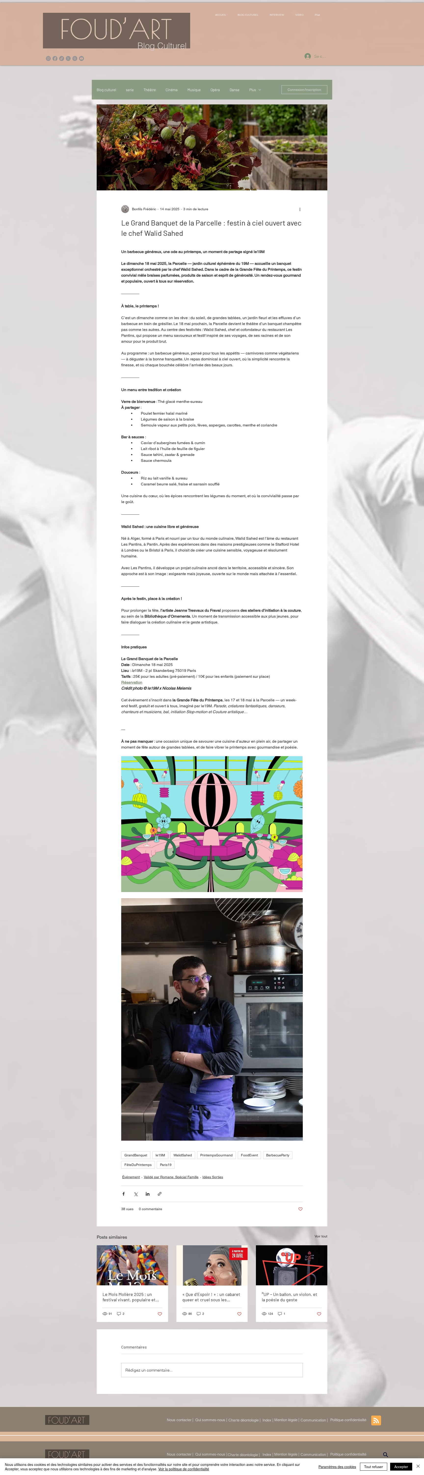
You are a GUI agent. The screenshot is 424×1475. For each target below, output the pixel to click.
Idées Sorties (212, 1177)
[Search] (386, 1455)
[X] (68, 58)
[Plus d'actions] (300, 209)
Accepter (401, 1466)
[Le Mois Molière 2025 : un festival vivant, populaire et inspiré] (132, 1265)
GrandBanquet (135, 1155)
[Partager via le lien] (159, 1193)
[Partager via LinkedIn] (147, 1193)
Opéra (215, 89)
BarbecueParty (277, 1155)
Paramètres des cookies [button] (337, 1466)
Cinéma (172, 89)
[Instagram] (48, 58)
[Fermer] (418, 1466)
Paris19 (166, 1165)
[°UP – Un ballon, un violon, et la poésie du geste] (291, 1265)
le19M (160, 1155)
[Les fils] (74, 58)
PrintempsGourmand (216, 1155)
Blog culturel (106, 89)
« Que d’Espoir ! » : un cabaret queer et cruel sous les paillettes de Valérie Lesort (211, 1296)
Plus (252, 89)
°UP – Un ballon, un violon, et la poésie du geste (289, 1296)
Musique (194, 89)
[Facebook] (55, 58)
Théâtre (150, 89)
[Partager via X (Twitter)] (135, 1193)
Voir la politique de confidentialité (183, 1468)
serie (130, 89)
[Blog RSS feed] (376, 1421)
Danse (234, 89)
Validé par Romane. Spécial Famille (171, 1177)
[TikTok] (61, 58)
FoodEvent (249, 1155)
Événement (131, 1177)
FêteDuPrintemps (138, 1165)
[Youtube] (81, 58)
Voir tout (321, 1236)
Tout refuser (373, 1466)
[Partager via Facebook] (123, 1193)
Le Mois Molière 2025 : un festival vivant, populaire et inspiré (129, 1296)
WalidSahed (182, 1155)
